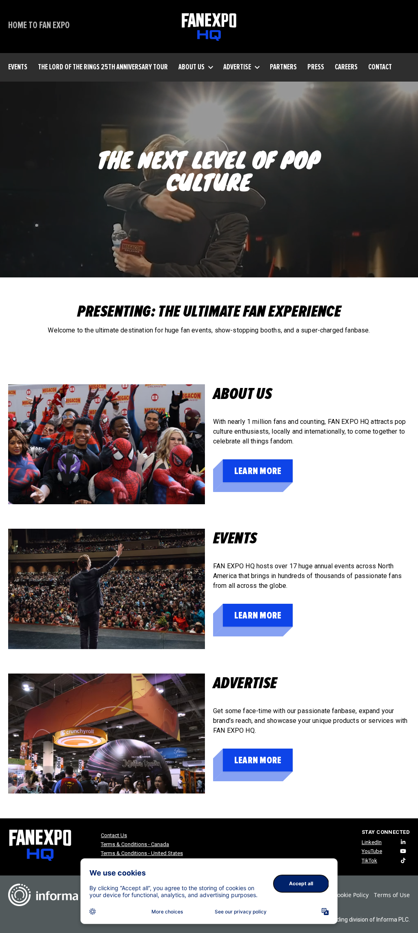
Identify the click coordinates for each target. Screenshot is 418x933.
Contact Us (114, 835)
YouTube (372, 851)
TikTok (369, 861)
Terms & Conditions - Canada (135, 844)
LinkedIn (372, 842)
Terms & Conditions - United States (142, 853)
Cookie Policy (351, 895)
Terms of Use (392, 895)
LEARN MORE (257, 471)
